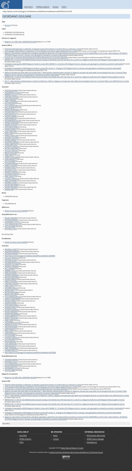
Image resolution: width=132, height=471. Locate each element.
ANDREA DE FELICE (11, 125)
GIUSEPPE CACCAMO (12, 138)
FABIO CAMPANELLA (11, 101)
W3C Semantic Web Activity (96, 436)
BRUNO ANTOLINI (11, 153)
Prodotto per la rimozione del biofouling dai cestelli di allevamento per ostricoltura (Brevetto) (36, 57)
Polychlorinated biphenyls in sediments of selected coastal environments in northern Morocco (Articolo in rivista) (43, 49)
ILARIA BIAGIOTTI (10, 159)
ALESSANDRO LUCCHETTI (13, 93)
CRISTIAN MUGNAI (11, 90)
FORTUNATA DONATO (12, 127)
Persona (7, 25)
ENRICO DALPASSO (11, 166)
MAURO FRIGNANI (11, 187)
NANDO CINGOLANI (11, 136)
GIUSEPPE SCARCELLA (12, 146)
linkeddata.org (92, 442)
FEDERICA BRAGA (10, 140)
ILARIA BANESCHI (10, 118)
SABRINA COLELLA (11, 95)
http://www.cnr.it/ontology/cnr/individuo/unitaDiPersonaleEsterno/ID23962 (30, 352)
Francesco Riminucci (11, 151)
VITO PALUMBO (10, 161)
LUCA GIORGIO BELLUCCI (13, 105)
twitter (55, 436)
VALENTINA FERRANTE (12, 142)
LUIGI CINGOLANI (11, 131)
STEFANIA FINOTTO (11, 112)
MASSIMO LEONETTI (11, 183)
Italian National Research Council (72, 448)
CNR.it (64, 7)
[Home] (11, 4)
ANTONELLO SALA (11, 170)
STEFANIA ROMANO (11, 163)
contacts (56, 439)
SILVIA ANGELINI (10, 99)
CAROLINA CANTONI (11, 97)
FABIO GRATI (9, 155)
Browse (55, 7)
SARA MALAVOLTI (10, 114)
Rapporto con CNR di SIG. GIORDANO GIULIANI (21, 42)
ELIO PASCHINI (10, 103)
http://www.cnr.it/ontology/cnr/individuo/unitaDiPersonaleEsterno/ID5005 (30, 256)
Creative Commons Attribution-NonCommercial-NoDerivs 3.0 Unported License (76, 452)
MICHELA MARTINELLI (12, 148)
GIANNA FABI (9, 189)
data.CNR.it (28, 7)
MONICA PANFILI (10, 129)
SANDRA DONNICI (11, 116)
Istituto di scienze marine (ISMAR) (16, 211)
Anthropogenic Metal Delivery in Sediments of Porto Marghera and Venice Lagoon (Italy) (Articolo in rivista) (41, 51)
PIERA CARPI (9, 133)
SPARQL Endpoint (42, 7)
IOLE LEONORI (9, 108)
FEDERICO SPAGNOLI (12, 172)
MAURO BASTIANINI (11, 185)
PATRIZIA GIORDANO (12, 123)
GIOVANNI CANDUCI (11, 174)
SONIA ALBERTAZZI (11, 144)
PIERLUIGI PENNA (11, 181)
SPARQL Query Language (95, 439)
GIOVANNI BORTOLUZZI (13, 121)
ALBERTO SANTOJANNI (12, 157)
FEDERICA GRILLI (10, 168)
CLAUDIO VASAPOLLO (12, 179)
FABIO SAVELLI (9, 176)
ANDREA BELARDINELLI (12, 110)
